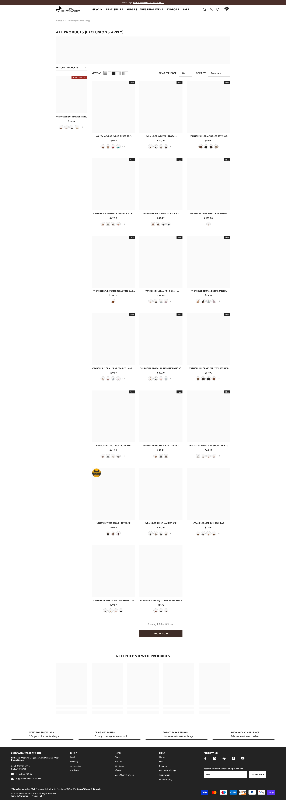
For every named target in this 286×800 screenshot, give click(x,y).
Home (59, 20)
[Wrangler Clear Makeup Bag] (160, 494)
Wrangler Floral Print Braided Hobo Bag (160, 368)
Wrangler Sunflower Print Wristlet (71, 117)
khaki (66, 127)
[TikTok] (233, 758)
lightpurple (166, 301)
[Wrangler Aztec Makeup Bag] (208, 494)
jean (168, 224)
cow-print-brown (214, 456)
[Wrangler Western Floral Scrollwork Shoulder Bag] (160, 107)
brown (61, 127)
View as (96, 73)
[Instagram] (214, 758)
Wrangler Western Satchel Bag (160, 213)
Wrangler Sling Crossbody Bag (113, 446)
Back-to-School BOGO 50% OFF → (148, 2)
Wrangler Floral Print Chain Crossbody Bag (161, 291)
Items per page (167, 73)
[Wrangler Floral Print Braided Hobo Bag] (160, 339)
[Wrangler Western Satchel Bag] (160, 184)
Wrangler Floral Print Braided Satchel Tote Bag (208, 291)
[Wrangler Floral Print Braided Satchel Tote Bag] (208, 262)
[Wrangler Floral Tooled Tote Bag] (208, 107)
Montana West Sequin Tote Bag (113, 523)
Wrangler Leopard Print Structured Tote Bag (209, 368)
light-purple (214, 301)
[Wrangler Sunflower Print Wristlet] (71, 94)
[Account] (211, 9)
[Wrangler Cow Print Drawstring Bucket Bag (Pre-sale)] (208, 184)
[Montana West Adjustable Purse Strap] (160, 571)
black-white (150, 533)
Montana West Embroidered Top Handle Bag (113, 136)
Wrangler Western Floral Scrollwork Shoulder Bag (161, 136)
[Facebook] (205, 758)
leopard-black (161, 533)
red (113, 146)
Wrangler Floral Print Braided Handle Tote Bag (113, 368)
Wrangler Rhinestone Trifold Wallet (113, 600)
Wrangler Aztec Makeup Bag (208, 523)
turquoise (118, 146)
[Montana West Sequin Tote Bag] (113, 494)
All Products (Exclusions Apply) (77, 20)
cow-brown (153, 224)
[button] (105, 73)
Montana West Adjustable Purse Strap (161, 600)
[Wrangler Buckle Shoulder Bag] (160, 416)
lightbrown (214, 533)
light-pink (118, 533)
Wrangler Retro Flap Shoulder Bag (208, 446)
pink (161, 378)
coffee (166, 146)
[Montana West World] (143, 50)
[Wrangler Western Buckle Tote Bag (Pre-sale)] (113, 262)
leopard (198, 378)
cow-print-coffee (198, 456)
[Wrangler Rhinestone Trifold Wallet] (113, 571)
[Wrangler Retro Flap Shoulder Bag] (208, 416)
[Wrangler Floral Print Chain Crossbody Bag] (160, 262)
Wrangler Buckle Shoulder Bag (161, 446)
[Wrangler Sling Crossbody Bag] (113, 416)
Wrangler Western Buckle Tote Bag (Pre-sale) (113, 291)
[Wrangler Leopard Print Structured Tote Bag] (208, 339)
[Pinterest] (224, 758)
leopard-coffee (203, 378)
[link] (71, 708)
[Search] (204, 9)
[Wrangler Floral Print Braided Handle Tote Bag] (113, 339)
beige (113, 456)
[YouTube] (242, 758)
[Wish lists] (218, 9)
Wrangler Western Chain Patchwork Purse (113, 213)
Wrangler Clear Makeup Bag (161, 523)
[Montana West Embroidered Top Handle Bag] (113, 107)
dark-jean (105, 610)
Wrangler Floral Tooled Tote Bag (208, 136)
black (71, 127)
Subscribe (257, 774)
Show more (161, 633)
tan (77, 127)
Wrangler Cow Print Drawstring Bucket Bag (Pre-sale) (208, 213)
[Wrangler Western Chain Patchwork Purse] (113, 184)
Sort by (201, 73)
